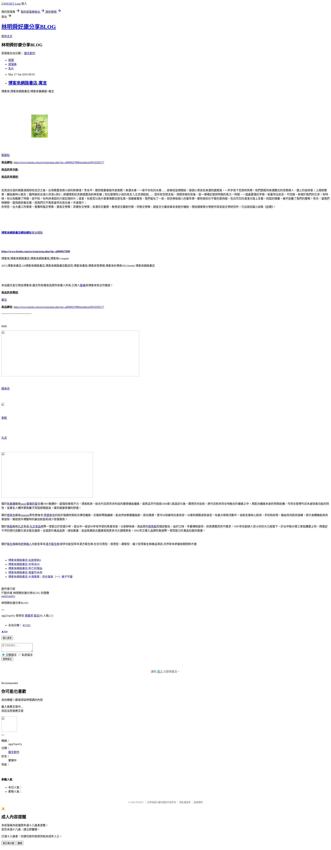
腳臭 (83, 285)
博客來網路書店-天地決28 (23, 564)
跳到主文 (6, 36)
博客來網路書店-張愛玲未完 (25, 572)
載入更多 (7, 638)
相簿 (11, 60)
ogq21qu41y (8, 596)
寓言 (4, 299)
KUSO (27, 625)
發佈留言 (7, 659)
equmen (25, 515)
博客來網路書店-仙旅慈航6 (24, 560)
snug (4, 325)
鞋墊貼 (5, 155)
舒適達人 (26, 544)
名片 (11, 68)
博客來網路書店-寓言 (27, 83)
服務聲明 (198, 802)
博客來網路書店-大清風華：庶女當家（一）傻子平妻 (40, 576)
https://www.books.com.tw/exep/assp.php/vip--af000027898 (35, 251)
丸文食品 (35, 526)
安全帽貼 (37, 232)
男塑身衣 (49, 515)
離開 (20, 843)
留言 (36, 615)
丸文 (4, 437)
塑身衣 (5, 388)
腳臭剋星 (32, 503)
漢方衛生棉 (52, 544)
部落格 (12, 64)
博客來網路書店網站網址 (16, 232)
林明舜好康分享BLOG (28, 27)
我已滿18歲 (8, 843)
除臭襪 (11, 503)
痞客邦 (29, 615)
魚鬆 (4, 417)
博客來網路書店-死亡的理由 (25, 568)
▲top (4, 631)
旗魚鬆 (152, 526)
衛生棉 (11, 544)
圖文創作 (29, 53)
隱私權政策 (184, 802)
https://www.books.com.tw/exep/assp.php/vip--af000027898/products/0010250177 (59, 162)
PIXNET (140, 802)
